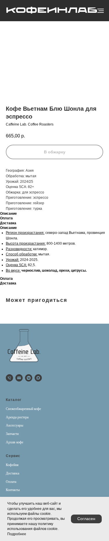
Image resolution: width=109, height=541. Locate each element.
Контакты (13, 490)
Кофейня (12, 465)
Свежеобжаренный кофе (23, 409)
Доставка (12, 473)
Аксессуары (14, 425)
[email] (19, 377)
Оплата (11, 482)
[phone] (9, 377)
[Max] (38, 377)
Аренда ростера (17, 417)
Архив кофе (14, 442)
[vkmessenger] (28, 377)
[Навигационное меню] (100, 11)
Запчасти (12, 434)
